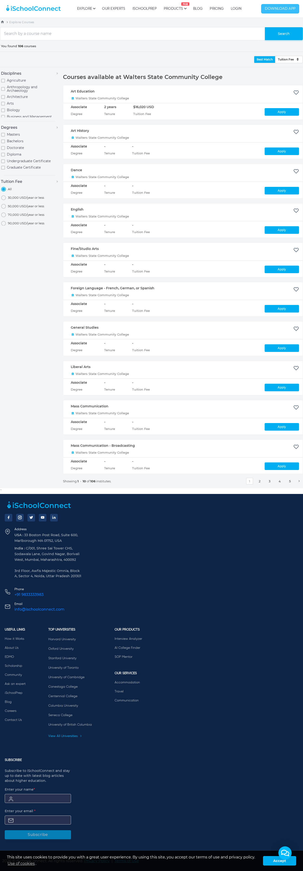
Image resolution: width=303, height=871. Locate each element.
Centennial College (62, 696)
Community (13, 675)
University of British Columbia (70, 724)
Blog (198, 8)
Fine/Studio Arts (85, 249)
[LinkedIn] (54, 517)
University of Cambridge (66, 677)
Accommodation (127, 682)
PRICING (217, 8)
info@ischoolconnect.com (39, 609)
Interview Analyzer (128, 639)
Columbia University (63, 705)
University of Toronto (63, 667)
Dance (76, 170)
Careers (10, 711)
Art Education (83, 91)
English (77, 209)
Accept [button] (279, 861)
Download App (280, 9)
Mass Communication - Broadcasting (103, 445)
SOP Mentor (123, 657)
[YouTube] (42, 517)
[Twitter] (31, 517)
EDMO (9, 657)
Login (236, 8)
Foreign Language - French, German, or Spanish (112, 288)
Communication (127, 700)
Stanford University (62, 658)
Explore (84, 8)
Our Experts (113, 8)
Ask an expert (15, 684)
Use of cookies (21, 863)
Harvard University (62, 639)
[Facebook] (8, 517)
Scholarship (13, 666)
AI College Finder (127, 648)
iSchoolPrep (145, 8)
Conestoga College (63, 686)
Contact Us (13, 720)
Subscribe (38, 834)
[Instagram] (20, 517)
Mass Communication (89, 406)
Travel (119, 691)
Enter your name (20, 789)
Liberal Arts (80, 367)
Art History (80, 131)
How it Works (14, 639)
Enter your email (20, 811)
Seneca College (60, 715)
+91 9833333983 (29, 594)
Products (173, 7)
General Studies (84, 327)
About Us (11, 648)
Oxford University (61, 648)
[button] (285, 853)
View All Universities (63, 736)
